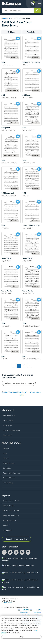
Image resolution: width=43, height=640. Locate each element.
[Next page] (29, 366)
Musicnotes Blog (9, 506)
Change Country (7, 602)
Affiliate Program (9, 463)
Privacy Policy (8, 483)
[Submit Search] (37, 10)
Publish (5, 458)
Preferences (7, 425)
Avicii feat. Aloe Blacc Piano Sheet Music (19, 383)
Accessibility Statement (11, 473)
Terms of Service (9, 478)
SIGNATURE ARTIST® (11, 511)
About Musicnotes (11, 443)
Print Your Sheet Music (11, 430)
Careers (6, 448)
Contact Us (7, 468)
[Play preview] (18, 38)
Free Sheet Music (9, 520)
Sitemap (6, 525)
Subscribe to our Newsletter (16, 539)
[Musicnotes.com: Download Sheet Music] (11, 4)
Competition (7, 530)
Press (5, 453)
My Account (8, 410)
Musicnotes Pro (9, 415)
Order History (8, 420)
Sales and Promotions (11, 516)
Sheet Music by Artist (11, 501)
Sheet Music (6, 18)
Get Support (7, 435)
